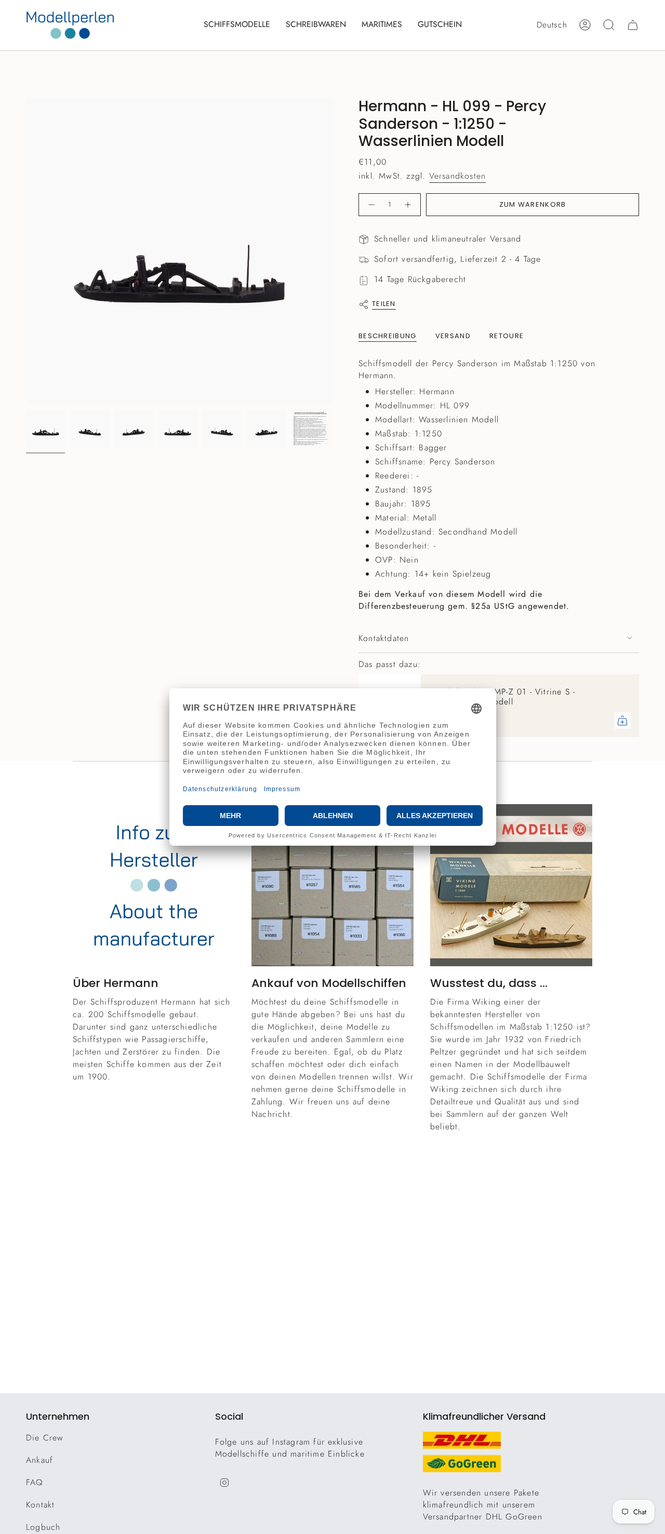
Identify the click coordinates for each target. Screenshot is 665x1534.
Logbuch (43, 1527)
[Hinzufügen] (622, 720)
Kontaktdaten (383, 638)
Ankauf (39, 1460)
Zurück (26, 251)
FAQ (35, 1482)
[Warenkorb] (633, 25)
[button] (237, 25)
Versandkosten (457, 176)
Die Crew (45, 1438)
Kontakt (40, 1505)
